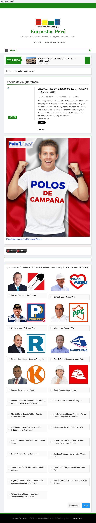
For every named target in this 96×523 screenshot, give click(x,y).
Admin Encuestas (46, 97)
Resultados (73, 506)
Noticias (12, 117)
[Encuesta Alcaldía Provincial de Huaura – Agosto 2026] (31, 61)
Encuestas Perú (48, 31)
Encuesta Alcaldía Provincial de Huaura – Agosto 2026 (56, 59)
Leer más (41, 129)
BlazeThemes (77, 518)
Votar (86, 506)
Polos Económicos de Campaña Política (24, 239)
